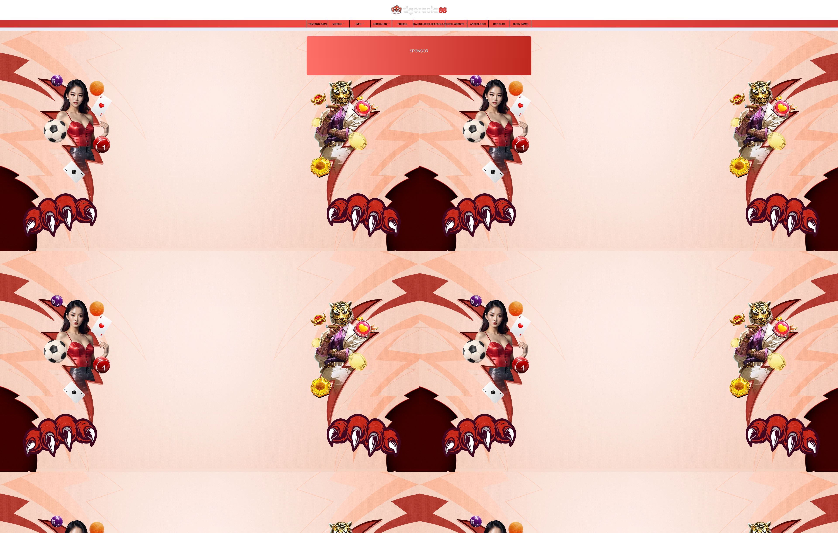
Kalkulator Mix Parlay (429, 24)
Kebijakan (380, 24)
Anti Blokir (478, 24)
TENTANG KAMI (317, 24)
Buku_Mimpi (520, 24)
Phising (402, 24)
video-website (455, 24)
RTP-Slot (499, 24)
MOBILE (338, 24)
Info (359, 24)
